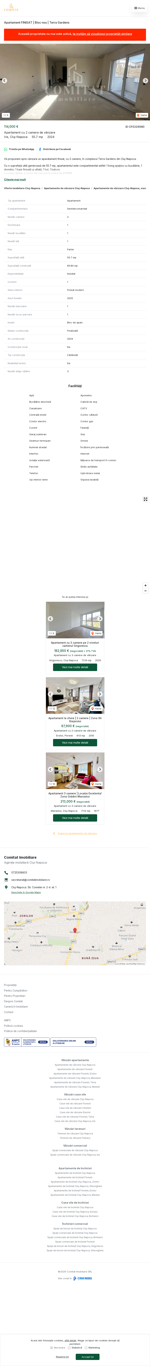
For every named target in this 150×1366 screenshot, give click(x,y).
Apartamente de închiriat (75, 1168)
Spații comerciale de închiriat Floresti (75, 1241)
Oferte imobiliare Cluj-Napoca (22, 188)
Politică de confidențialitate (20, 1031)
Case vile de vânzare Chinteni (75, 1108)
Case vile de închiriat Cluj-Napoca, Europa (75, 1211)
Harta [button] (143, 115)
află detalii (70, 1340)
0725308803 (19, 872)
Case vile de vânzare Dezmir (75, 1112)
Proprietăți (10, 985)
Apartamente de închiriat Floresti (75, 1177)
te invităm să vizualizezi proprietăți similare (102, 34)
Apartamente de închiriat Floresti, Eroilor (75, 1190)
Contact (8, 1012)
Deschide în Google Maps (26, 892)
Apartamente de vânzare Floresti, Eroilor (75, 1073)
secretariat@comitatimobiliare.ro (30, 879)
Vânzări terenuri (75, 1128)
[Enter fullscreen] (145, 499)
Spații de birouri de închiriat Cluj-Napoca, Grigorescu (75, 1246)
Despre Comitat (13, 1001)
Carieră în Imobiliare (16, 1006)
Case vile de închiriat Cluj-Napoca (75, 1207)
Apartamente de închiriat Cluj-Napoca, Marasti (75, 1195)
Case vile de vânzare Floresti (75, 1103)
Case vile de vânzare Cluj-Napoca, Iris (75, 1121)
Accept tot (88, 1356)
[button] (4, 80)
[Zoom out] (145, 590)
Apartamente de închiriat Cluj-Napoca (75, 1173)
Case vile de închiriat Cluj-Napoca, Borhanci (75, 1216)
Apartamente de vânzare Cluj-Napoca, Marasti (75, 1086)
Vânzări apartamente (75, 1060)
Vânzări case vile (75, 1094)
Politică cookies (13, 1025)
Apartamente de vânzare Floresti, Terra (75, 1082)
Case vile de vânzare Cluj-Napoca (75, 1099)
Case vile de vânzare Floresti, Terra (75, 1116)
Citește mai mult (15, 179)
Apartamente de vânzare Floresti (75, 1069)
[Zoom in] (145, 585)
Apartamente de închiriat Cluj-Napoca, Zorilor (75, 1181)
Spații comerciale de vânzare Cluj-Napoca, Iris (75, 1154)
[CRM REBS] (82, 1278)
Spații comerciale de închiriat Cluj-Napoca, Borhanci (75, 1237)
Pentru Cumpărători (15, 990)
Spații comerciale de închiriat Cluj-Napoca (75, 1233)
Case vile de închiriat (75, 1202)
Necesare (59, 1347)
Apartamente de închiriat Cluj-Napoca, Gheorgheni (75, 1186)
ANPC (7, 1020)
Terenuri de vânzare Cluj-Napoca (75, 1133)
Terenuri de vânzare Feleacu (75, 1138)
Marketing (94, 1347)
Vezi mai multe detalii (75, 667)
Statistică (77, 1347)
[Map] (75, 545)
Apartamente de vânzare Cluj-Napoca (67, 188)
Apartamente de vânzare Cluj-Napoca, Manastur (75, 1078)
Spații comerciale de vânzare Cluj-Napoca (75, 1150)
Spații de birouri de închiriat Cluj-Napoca (75, 1228)
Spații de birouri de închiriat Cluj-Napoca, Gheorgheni (75, 1250)
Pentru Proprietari (14, 995)
